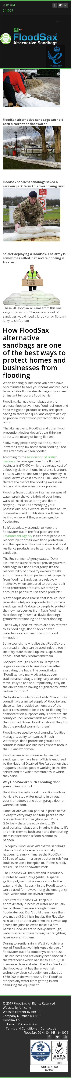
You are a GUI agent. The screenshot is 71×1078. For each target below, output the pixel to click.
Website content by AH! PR (21, 1012)
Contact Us (48, 1028)
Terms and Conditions (21, 1028)
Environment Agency (17, 536)
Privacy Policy (27, 1024)
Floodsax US (11, 1020)
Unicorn (25, 1007)
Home (10, 1024)
